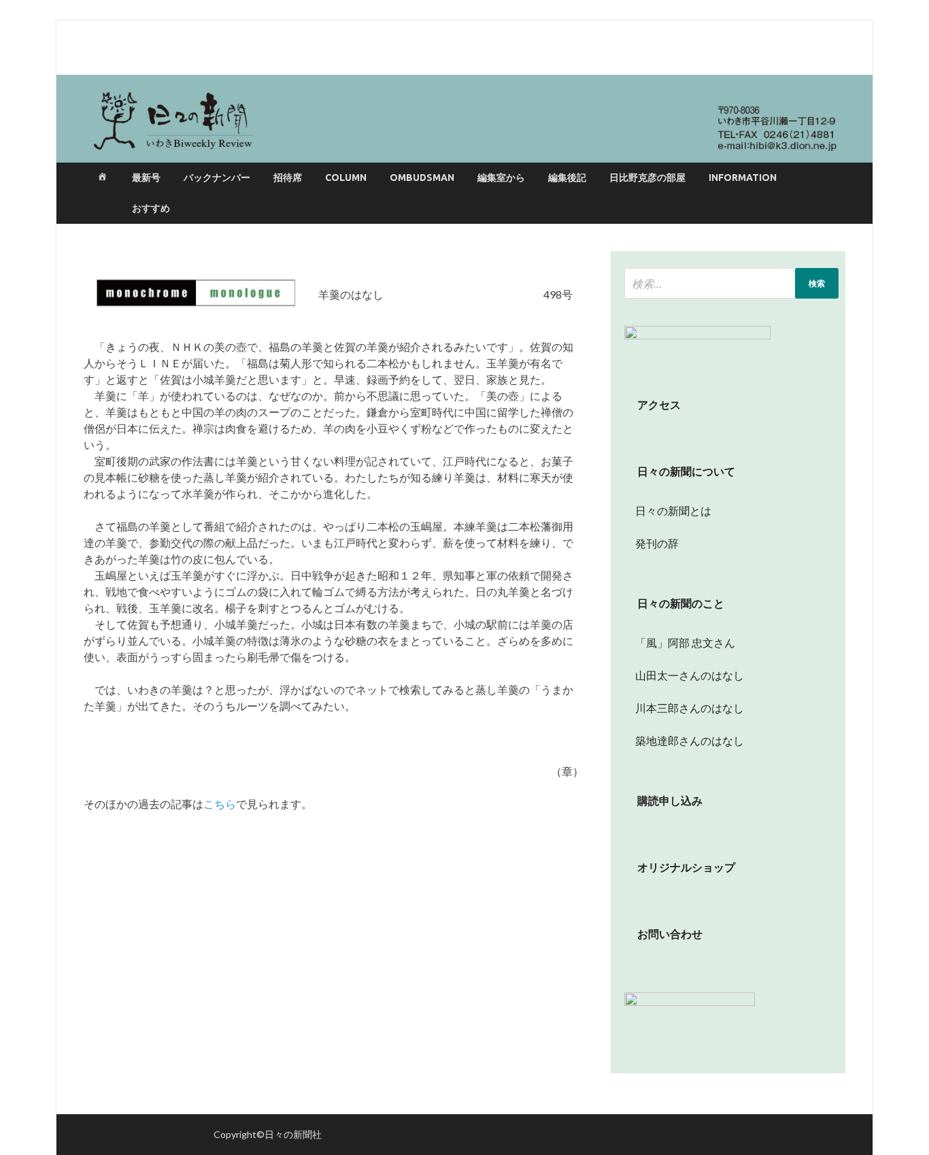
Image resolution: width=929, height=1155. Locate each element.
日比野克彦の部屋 (647, 177)
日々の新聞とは (667, 510)
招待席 (287, 177)
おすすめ (151, 208)
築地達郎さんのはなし (684, 740)
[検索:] (731, 283)
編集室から (501, 177)
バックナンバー (217, 177)
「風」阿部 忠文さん (679, 642)
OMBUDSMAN (422, 177)
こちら (219, 803)
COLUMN (346, 177)
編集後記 (567, 177)
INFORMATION (743, 177)
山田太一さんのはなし (684, 675)
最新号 (146, 177)
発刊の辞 (657, 543)
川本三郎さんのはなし (684, 707)
